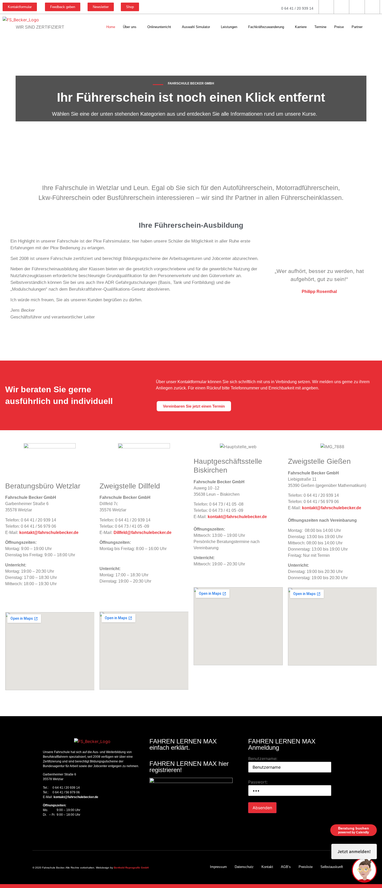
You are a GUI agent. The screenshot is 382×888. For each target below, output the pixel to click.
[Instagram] (53, 830)
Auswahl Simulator (196, 27)
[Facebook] (44, 830)
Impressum (218, 867)
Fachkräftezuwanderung (266, 27)
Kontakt (267, 867)
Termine (320, 27)
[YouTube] (62, 830)
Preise (339, 27)
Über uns (129, 27)
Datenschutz (244, 867)
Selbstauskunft (331, 867)
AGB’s (286, 867)
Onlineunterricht (159, 27)
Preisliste (306, 867)
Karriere (301, 27)
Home (110, 27)
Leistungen (229, 27)
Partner (357, 27)
